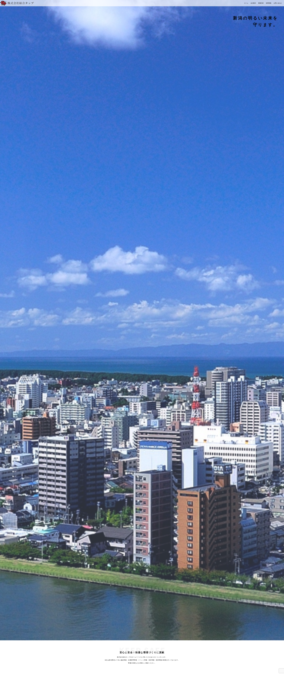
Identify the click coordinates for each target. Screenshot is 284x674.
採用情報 (268, 3)
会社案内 (253, 3)
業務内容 (261, 3)
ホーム (246, 3)
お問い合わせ (278, 3)
